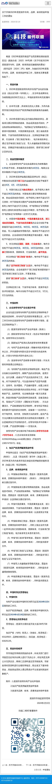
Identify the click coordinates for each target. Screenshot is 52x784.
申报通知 (46, 770)
